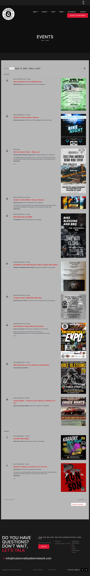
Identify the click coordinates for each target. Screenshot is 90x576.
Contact (83, 12)
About (35, 12)
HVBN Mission (75, 543)
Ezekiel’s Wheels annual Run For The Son (30, 466)
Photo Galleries (76, 550)
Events (44, 12)
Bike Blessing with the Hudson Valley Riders (31, 365)
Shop (53, 12)
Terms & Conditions (38, 569)
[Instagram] (86, 569)
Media (61, 12)
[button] (77, 15)
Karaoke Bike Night (21, 438)
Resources (72, 12)
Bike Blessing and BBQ (23, 217)
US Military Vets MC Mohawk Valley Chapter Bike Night (35, 264)
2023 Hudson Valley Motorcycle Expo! (29, 326)
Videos (73, 548)
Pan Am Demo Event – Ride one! (27, 152)
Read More (17, 161)
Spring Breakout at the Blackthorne (28, 81)
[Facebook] (82, 569)
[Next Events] (7, 68)
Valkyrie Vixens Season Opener (26, 117)
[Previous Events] (5, 68)
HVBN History (75, 541)
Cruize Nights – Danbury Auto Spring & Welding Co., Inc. (35, 401)
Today (12, 68)
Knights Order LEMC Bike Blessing (28, 298)
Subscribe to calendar (77, 504)
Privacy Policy (52, 569)
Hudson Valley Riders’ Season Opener (29, 200)
